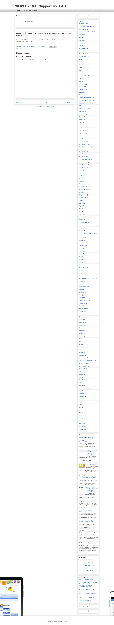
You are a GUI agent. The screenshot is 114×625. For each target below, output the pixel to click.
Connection (82, 89)
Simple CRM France (88, 568)
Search (81, 344)
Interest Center (83, 222)
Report (80, 327)
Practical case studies (84, 300)
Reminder (81, 325)
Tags (80, 390)
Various (81, 412)
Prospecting (82, 311)
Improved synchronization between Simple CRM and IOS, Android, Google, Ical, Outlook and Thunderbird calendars (88, 584)
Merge (80, 273)
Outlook (81, 297)
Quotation (81, 319)
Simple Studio (82, 371)
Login (80, 248)
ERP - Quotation (83, 164)
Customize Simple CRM (85, 103)
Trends (81, 404)
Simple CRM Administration (86, 360)
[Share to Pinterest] (56, 47)
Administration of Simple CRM (87, 32)
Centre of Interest (83, 67)
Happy (80, 206)
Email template (83, 125)
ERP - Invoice (82, 153)
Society (81, 382)
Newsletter (81, 289)
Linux (80, 243)
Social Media (82, 380)
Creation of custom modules (86, 97)
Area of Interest (83, 48)
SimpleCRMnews (83, 606)
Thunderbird (82, 399)
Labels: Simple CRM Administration (88, 233)
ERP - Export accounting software (88, 147)
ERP (80, 136)
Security (81, 349)
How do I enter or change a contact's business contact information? (86, 521)
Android (81, 40)
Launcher (81, 237)
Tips (80, 401)
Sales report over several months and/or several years (92, 489)
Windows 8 (82, 423)
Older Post (70, 102)
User (80, 407)
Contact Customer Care (30, 10)
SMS (80, 377)
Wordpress (82, 429)
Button (80, 59)
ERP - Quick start (83, 162)
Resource (81, 333)
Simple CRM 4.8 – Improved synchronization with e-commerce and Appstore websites (88, 599)
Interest (81, 219)
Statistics (81, 385)
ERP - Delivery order (84, 144)
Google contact (83, 195)
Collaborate (82, 84)
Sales (80, 338)
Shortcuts (81, 355)
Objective (81, 292)
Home (18, 10)
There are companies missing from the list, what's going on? (88, 500)
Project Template (83, 308)
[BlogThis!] (51, 47)
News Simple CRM (84, 286)
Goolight (81, 200)
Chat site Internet (83, 75)
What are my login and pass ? (87, 532)
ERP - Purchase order (84, 159)
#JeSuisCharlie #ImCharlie (86, 579)
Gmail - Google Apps (84, 189)
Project (81, 306)
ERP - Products (83, 156)
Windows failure (83, 426)
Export (80, 170)
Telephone (81, 393)
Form (80, 184)
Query (29, 49)
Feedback (81, 175)
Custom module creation (85, 100)
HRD (80, 211)
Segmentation (82, 352)
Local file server (83, 245)
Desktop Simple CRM (84, 108)
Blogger (65, 621)
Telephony (81, 396)
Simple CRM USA (88, 560)
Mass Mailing (82, 267)
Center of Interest (83, 64)
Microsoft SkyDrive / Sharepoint (87, 278)
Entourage (81, 130)
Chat (80, 73)
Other (80, 295)
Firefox (81, 181)
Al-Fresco (81, 34)
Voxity (80, 418)
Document (81, 114)
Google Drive (82, 197)
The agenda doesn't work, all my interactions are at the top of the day (87, 477)
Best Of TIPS (82, 53)
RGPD (80, 336)
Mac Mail (81, 253)
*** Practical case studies (85, 26)
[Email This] (49, 47)
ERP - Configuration (84, 138)
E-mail (80, 119)
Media (80, 270)
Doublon (81, 116)
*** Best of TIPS (83, 23)
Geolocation (82, 186)
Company (81, 86)
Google (81, 192)
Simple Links (82, 369)
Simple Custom (83, 366)
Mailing (81, 259)
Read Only (81, 322)
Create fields (82, 95)
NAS (80, 284)
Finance (81, 178)
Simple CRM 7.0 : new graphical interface (92, 463)
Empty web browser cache (86, 127)
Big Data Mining (83, 56)
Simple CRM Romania (88, 565)
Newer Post (19, 102)
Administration (23, 49)
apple (80, 43)
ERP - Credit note (83, 141)
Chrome (81, 78)
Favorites (81, 173)
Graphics (81, 203)
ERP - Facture (82, 151)
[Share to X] (52, 47)
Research (81, 330)
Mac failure (82, 251)
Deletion (81, 105)
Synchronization (83, 388)
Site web (81, 374)
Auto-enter (81, 51)
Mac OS (81, 256)
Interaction (81, 216)
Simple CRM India (88, 562)
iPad (80, 227)
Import (80, 214)
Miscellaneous (82, 281)
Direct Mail (81, 111)
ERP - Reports (82, 167)
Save (80, 341)
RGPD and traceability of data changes (91, 451)
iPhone (81, 230)
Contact (81, 92)
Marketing (81, 264)
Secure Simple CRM (84, 347)
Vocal (80, 415)
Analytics (81, 37)
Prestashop (82, 303)
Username (81, 410)
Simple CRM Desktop (84, 363)
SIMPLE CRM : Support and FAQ (40, 6)
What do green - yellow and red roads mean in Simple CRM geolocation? (87, 439)
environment (82, 133)
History (81, 208)
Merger (81, 275)
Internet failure (83, 225)
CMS (80, 81)
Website (81, 421)
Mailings (81, 262)
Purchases (81, 314)
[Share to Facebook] (54, 47)
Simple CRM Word (88, 570)
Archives (81, 45)
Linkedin (81, 240)
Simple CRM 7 (82, 358)
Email (80, 122)
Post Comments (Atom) (48, 106)
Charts (80, 70)
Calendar (81, 62)
